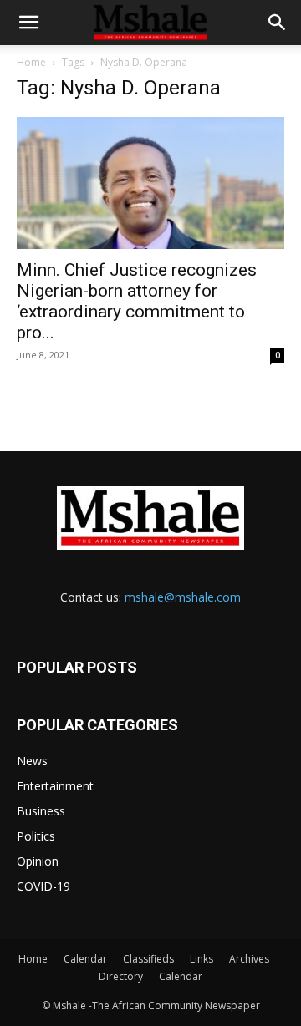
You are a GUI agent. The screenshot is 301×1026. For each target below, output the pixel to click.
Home (31, 62)
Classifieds (148, 959)
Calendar (85, 959)
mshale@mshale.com (183, 597)
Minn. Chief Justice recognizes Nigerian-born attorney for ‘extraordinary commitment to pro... (137, 301)
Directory (121, 976)
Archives (249, 959)
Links (201, 959)
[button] (28, 22)
